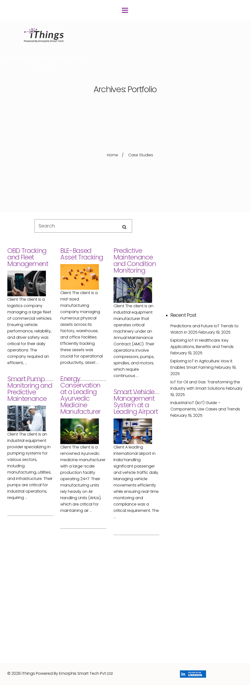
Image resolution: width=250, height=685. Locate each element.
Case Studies (140, 155)
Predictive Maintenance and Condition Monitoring (135, 260)
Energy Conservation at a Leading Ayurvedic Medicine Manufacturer (80, 395)
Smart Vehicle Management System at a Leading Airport (136, 401)
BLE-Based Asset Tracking (81, 254)
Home (112, 155)
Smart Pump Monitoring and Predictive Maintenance (29, 388)
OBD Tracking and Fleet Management (27, 257)
